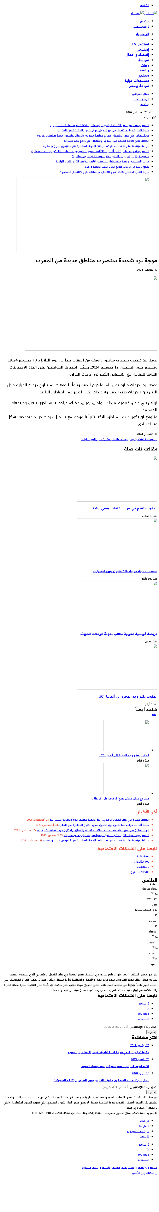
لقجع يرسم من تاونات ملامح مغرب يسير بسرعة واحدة (117, 166)
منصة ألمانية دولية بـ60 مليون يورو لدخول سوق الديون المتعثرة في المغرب (103, 130)
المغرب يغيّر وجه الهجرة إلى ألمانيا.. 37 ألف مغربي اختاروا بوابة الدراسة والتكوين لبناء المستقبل (90, 151)
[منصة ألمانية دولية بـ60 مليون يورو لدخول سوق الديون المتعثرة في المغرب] (117, 563)
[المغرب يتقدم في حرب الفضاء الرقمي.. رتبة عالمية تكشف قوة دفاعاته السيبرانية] (117, 500)
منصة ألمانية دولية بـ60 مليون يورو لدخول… (125, 571)
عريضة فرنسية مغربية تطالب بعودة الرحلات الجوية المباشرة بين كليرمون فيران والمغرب (96, 146)
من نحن (144, 1120)
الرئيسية (142, 34)
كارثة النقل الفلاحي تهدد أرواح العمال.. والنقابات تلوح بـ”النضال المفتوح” (104, 172)
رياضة (144, 70)
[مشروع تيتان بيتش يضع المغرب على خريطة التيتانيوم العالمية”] (126, 793)
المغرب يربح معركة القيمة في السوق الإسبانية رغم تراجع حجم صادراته (106, 140)
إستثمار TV (140, 44)
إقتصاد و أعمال (137, 54)
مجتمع (143, 75)
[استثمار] (144, 13)
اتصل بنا (144, 1126)
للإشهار (144, 1136)
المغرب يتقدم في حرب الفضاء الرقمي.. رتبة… (123, 508)
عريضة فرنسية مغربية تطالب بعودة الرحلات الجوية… (118, 634)
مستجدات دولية (136, 80)
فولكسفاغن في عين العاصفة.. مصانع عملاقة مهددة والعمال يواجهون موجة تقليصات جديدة (93, 135)
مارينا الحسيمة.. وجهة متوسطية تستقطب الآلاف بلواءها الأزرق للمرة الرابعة (102, 161)
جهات (145, 65)
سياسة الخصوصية (138, 1131)
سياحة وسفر (139, 86)
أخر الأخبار (141, 39)
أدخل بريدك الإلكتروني (143, 1026)
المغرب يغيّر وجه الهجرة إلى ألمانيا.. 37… (127, 696)
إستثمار (143, 49)
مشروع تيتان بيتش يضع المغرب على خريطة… (120, 798)
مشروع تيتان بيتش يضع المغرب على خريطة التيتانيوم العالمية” (110, 156)
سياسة (143, 60)
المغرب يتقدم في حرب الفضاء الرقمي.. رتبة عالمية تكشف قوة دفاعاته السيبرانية (99, 125)
